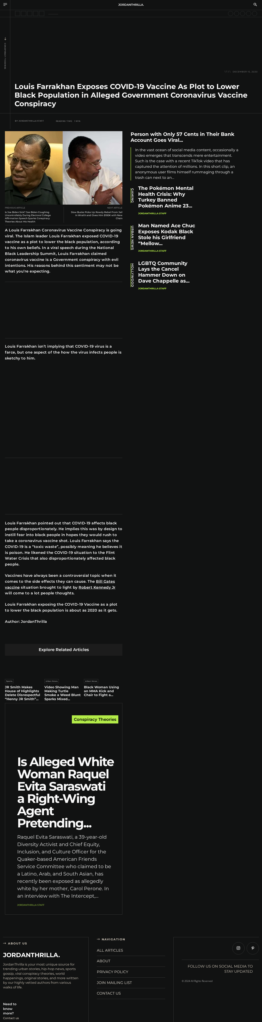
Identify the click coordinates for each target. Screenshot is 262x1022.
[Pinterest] (44, 637)
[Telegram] (83, 637)
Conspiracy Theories (5, 56)
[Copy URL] (102, 637)
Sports (9, 681)
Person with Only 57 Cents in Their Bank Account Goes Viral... (182, 137)
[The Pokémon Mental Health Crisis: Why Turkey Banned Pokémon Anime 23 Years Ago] (226, 202)
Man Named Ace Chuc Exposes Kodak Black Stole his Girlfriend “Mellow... (166, 234)
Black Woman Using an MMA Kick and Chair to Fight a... (101, 691)
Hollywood (132, 275)
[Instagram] (238, 948)
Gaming (132, 195)
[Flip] (92, 637)
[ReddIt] (64, 637)
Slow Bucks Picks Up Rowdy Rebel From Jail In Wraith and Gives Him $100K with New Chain (96, 215)
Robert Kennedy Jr (97, 587)
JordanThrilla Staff (31, 121)
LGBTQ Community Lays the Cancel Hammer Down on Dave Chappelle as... (164, 272)
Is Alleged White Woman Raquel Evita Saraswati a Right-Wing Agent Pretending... (65, 792)
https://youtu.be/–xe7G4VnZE (24, 370)
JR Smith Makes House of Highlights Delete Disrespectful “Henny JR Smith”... (22, 693)
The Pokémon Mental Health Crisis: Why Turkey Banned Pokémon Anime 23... (165, 197)
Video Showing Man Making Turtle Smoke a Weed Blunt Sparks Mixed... (62, 693)
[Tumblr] (73, 637)
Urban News (52, 681)
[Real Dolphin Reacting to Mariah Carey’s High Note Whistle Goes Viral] (248, 13)
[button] (255, 5)
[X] (35, 637)
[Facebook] (25, 637)
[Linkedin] (54, 637)
